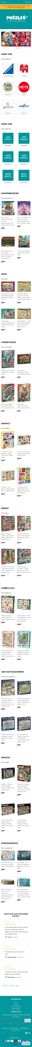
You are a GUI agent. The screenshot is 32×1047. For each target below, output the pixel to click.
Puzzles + (16, 1037)
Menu (5, 2)
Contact (16, 1004)
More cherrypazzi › (6, 347)
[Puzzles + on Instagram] (29, 1033)
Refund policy (16, 1009)
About (16, 1002)
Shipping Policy (24, 1028)
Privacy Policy (6, 1028)
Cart (29, 2)
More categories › (6, 59)
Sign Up (28, 1020)
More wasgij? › (5, 762)
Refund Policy (15, 1028)
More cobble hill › (6, 593)
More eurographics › (7, 848)
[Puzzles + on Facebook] (26, 1033)
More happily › (5, 428)
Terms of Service (16, 1006)
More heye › (4, 279)
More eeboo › (5, 513)
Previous (2, 39)
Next (30, 39)
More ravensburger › (7, 198)
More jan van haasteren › (8, 676)
